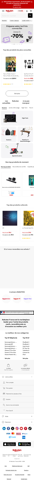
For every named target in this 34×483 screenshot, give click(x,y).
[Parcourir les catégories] (3, 11)
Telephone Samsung (17, 466)
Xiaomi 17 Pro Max (10, 352)
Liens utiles (9, 377)
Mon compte (10, 382)
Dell (28, 466)
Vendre (8, 399)
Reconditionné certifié (19, 166)
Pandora (26, 470)
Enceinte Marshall (19, 474)
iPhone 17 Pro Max (10, 350)
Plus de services (20, 455)
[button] (17, 4)
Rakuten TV (10, 455)
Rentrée (4, 108)
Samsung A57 (9, 344)
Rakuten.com (17, 458)
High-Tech (24, 108)
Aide (6, 416)
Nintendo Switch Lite (11, 470)
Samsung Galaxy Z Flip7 (11, 346)
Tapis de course (8, 474)
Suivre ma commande (12, 405)
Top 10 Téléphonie (11, 338)
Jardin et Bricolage (14, 108)
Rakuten (8, 422)
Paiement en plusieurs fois (13, 393)
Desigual (9, 479)
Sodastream (24, 479)
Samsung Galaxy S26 (11, 342)
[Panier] (30, 10)
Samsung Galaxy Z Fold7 (11, 348)
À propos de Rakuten (27, 455)
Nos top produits (6, 166)
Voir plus (17, 93)
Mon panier (9, 388)
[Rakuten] (9, 10)
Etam (29, 474)
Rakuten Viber (15, 455)
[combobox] (14, 15)
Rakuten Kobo (5, 455)
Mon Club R (9, 410)
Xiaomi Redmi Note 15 (11, 354)
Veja (6, 466)
